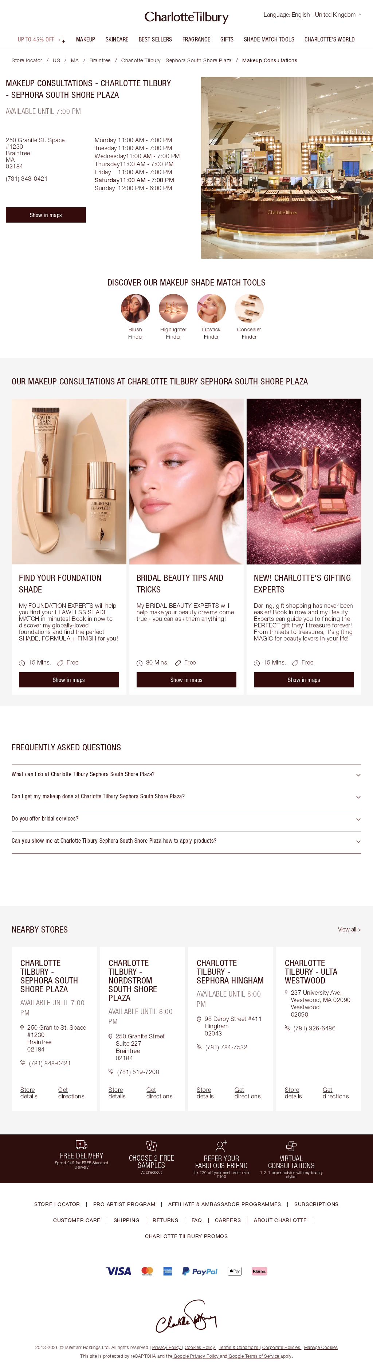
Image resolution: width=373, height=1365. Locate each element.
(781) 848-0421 (27, 178)
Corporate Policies (281, 1347)
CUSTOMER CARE (77, 1220)
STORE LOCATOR (57, 1204)
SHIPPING (127, 1220)
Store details (29, 1092)
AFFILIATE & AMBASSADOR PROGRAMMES (224, 1204)
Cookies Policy (200, 1347)
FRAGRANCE (196, 39)
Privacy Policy (166, 1347)
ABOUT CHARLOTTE (280, 1220)
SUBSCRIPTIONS (316, 1204)
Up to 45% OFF (36, 39)
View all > (349, 929)
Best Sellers (155, 39)
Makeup (85, 39)
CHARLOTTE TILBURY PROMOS (186, 1236)
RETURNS (165, 1220)
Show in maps (46, 215)
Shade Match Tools (269, 39)
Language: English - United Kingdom (310, 14)
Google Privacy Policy (196, 1356)
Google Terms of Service (254, 1356)
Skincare (117, 39)
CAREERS (228, 1220)
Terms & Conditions (239, 1347)
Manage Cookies (321, 1347)
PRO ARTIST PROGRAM (124, 1204)
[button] (186, 776)
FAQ (197, 1220)
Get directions (71, 1092)
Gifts (227, 39)
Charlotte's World (330, 39)
